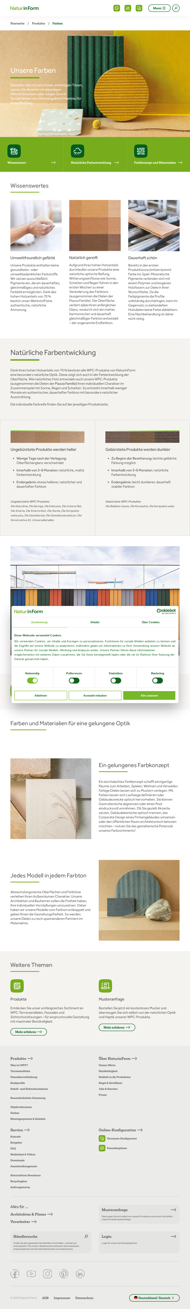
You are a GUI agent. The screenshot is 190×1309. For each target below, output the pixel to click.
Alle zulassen (149, 695)
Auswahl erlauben (95, 695)
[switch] (74, 681)
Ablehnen (41, 695)
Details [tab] (95, 622)
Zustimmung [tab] (39, 622)
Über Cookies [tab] (151, 622)
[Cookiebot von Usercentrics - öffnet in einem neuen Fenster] (159, 611)
